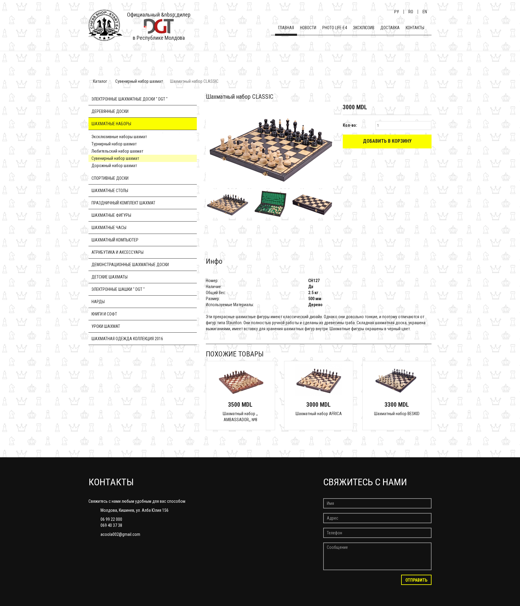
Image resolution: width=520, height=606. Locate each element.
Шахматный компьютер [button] (114, 240)
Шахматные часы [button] (108, 227)
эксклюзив (363, 27)
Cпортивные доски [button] (109, 178)
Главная (286, 27)
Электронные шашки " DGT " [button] (118, 289)
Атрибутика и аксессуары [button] (117, 252)
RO (410, 12)
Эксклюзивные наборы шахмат (119, 136)
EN (424, 12)
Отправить (416, 580)
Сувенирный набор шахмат (139, 81)
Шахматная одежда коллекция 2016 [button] (127, 338)
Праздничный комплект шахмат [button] (123, 202)
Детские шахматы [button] (109, 277)
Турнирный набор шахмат (114, 143)
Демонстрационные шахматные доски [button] (130, 264)
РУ (396, 12)
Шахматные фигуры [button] (111, 215)
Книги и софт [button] (104, 314)
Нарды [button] (98, 301)
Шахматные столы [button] (109, 190)
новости (308, 27)
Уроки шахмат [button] (105, 326)
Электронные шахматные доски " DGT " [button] (129, 99)
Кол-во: (350, 125)
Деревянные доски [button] (109, 111)
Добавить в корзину (387, 141)
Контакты (415, 27)
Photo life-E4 (334, 27)
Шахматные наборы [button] (111, 123)
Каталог (100, 81)
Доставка (390, 27)
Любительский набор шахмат (117, 151)
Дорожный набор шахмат (114, 165)
